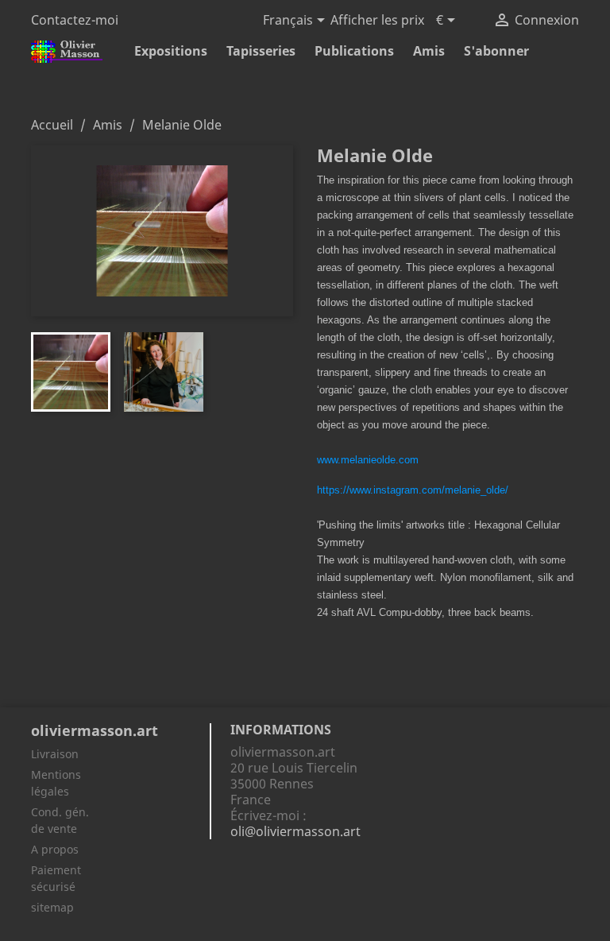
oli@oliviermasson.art (295, 831)
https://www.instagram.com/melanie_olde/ (412, 490)
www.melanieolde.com (368, 460)
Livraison (55, 753)
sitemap (52, 907)
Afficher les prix (377, 20)
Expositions (170, 51)
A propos (55, 849)
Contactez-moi (74, 20)
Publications (354, 51)
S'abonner (496, 51)
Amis (429, 51)
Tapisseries (260, 51)
